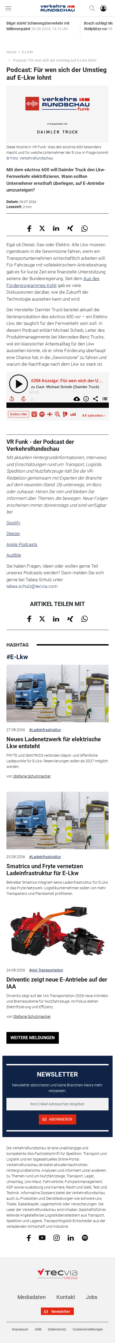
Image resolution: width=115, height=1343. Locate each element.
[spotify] (85, 1237)
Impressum (20, 1329)
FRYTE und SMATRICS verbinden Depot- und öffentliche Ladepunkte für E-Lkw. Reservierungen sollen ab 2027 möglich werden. (57, 761)
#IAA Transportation (46, 970)
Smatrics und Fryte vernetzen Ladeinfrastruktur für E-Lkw (44, 869)
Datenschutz (57, 1329)
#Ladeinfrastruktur (45, 730)
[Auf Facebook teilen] (29, 228)
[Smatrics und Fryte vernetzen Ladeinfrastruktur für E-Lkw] (57, 820)
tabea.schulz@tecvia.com (31, 586)
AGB (38, 1329)
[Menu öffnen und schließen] (9, 8)
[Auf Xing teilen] (70, 228)
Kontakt (65, 1297)
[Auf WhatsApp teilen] (84, 228)
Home (11, 52)
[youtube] (42, 1237)
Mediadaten (31, 1297)
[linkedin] (71, 1237)
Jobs (91, 1297)
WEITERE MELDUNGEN (32, 1037)
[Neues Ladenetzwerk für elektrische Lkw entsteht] (57, 693)
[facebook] (29, 1238)
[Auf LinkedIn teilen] (56, 228)
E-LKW (27, 52)
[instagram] (56, 1237)
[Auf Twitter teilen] (42, 228)
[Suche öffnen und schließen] (91, 8)
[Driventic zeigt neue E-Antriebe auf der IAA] (57, 934)
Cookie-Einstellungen (88, 1329)
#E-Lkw (17, 657)
